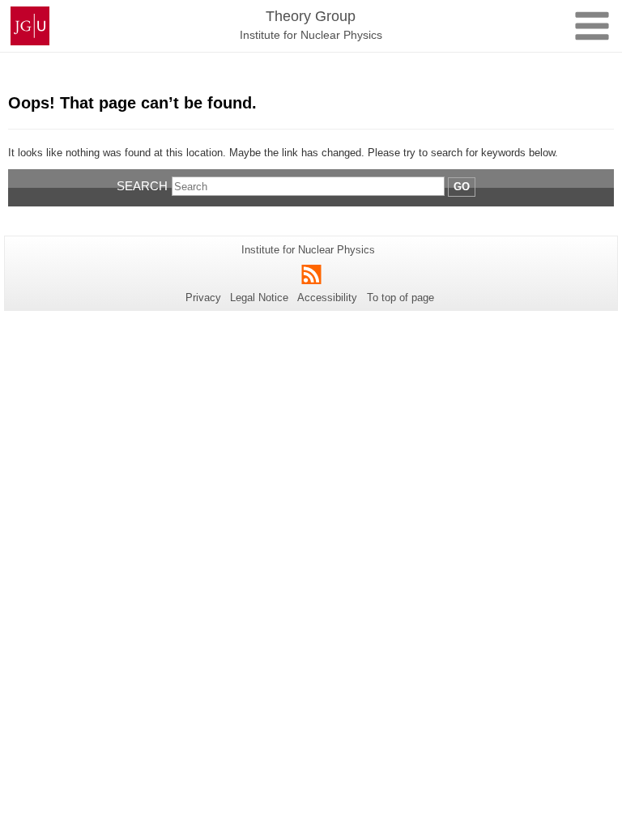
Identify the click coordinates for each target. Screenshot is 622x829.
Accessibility (327, 297)
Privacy (203, 297)
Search (142, 186)
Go (462, 187)
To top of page (400, 297)
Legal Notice (259, 297)
